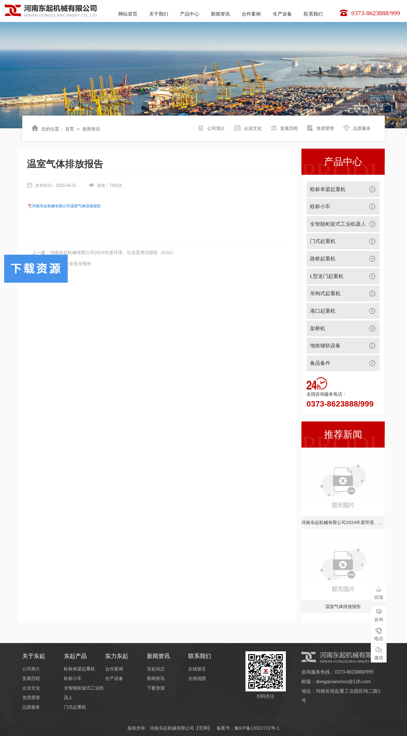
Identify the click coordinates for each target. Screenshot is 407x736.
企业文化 (253, 128)
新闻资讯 (220, 14)
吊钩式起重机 (325, 293)
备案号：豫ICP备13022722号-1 (248, 728)
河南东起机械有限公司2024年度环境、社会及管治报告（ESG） (113, 252)
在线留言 (197, 668)
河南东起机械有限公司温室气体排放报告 (66, 206)
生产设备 (282, 14)
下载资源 (156, 687)
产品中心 (189, 14)
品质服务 (362, 128)
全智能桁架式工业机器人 (338, 224)
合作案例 (251, 14)
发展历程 (289, 128)
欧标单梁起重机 (328, 189)
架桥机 (317, 328)
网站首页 (127, 14)
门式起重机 (322, 241)
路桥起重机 (322, 258)
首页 (69, 128)
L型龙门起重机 (326, 276)
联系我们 (313, 14)
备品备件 (320, 363)
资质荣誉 (325, 128)
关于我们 (158, 14)
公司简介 (216, 128)
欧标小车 (320, 206)
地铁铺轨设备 (325, 345)
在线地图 (197, 678)
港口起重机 (322, 311)
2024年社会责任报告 (70, 263)
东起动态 (156, 668)
